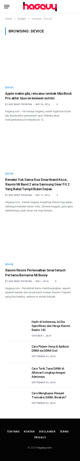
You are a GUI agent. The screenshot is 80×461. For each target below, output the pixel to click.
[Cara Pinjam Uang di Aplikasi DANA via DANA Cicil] (16, 352)
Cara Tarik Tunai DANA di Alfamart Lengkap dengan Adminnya (48, 372)
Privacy (40, 437)
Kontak (29, 431)
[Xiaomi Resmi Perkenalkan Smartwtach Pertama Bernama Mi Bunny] (40, 239)
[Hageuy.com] (40, 6)
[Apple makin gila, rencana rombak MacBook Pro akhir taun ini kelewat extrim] (40, 62)
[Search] (74, 6)
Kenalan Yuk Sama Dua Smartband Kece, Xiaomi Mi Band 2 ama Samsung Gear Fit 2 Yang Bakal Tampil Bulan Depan (37, 184)
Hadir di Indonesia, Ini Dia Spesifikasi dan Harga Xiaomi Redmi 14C (51, 326)
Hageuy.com (44, 447)
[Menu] (6, 6)
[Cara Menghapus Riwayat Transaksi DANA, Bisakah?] (16, 398)
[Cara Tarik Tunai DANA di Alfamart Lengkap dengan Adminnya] (16, 374)
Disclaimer (47, 431)
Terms (64, 431)
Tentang (13, 431)
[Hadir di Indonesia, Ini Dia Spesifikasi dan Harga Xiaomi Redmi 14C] (16, 327)
